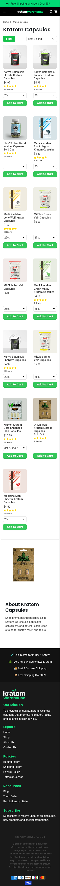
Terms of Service (13, 777)
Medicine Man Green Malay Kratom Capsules (44, 288)
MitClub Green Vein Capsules (42, 216)
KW (24, 837)
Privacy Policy (11, 771)
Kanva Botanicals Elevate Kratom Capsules (14, 75)
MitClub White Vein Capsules (42, 358)
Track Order (10, 796)
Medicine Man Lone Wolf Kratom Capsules (14, 217)
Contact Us (9, 747)
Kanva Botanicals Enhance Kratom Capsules (44, 75)
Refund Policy (11, 761)
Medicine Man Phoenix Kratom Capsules (13, 499)
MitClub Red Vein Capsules (14, 287)
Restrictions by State (15, 801)
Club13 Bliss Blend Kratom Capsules (15, 145)
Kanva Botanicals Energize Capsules (15, 358)
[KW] (30, 11)
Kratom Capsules (20, 22)
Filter (9, 38)
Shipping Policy (12, 766)
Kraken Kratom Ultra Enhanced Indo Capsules (13, 428)
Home (6, 22)
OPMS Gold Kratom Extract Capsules (43, 428)
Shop (6, 737)
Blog (6, 791)
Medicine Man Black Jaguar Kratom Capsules (44, 146)
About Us (8, 742)
